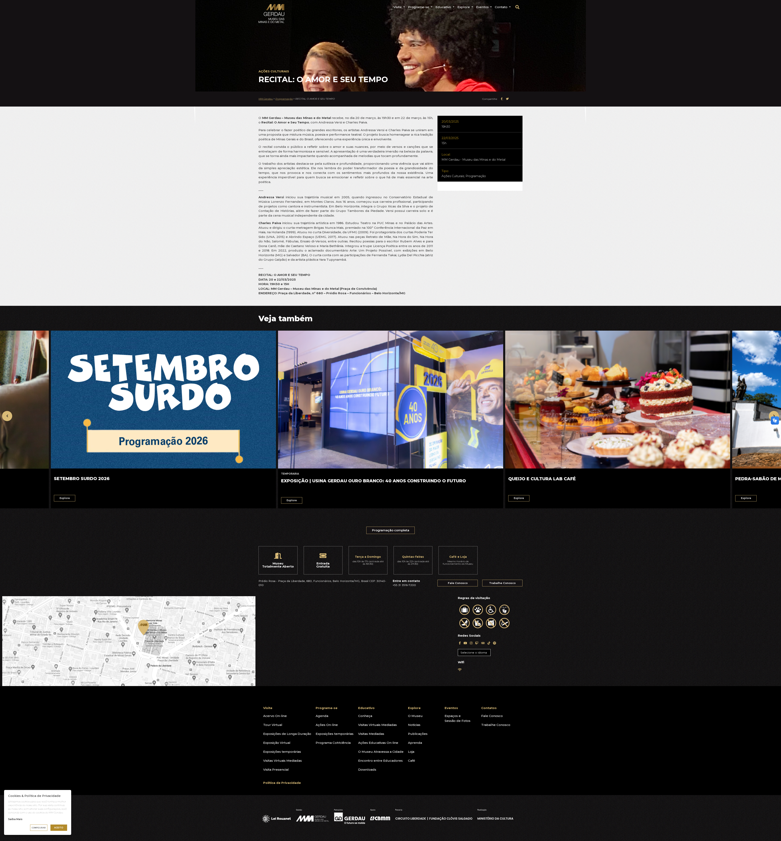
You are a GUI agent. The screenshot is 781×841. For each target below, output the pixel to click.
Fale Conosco (458, 583)
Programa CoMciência (333, 743)
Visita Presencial (276, 769)
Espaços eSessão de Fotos (457, 718)
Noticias (414, 725)
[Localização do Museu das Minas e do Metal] (228, 641)
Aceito (58, 827)
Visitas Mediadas (371, 734)
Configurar (39, 827)
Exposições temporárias (282, 752)
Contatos (489, 707)
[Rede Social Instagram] (471, 643)
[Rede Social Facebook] (460, 643)
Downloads (367, 769)
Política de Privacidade (282, 782)
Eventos (483, 7)
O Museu (415, 716)
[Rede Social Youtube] (465, 643)
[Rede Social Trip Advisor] (483, 643)
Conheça (365, 716)
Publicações (418, 734)
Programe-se (419, 7)
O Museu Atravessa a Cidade (381, 752)
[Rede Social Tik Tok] (489, 643)
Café (411, 761)
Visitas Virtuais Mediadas (282, 761)
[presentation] (7, 416)
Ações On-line (327, 725)
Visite (397, 7)
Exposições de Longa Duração (287, 734)
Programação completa (390, 530)
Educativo (443, 7)
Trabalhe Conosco (502, 583)
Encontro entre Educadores (380, 761)
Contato (501, 7)
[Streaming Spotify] (494, 643)
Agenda (322, 716)
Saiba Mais (15, 819)
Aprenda (415, 743)
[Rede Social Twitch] (476, 643)
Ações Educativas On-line (378, 743)
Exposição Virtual (276, 743)
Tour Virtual (272, 725)
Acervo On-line (275, 716)
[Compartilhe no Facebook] (502, 98)
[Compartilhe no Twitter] (507, 98)
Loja (411, 752)
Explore (464, 7)
